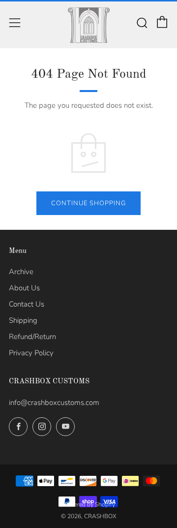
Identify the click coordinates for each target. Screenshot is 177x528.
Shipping (23, 320)
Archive (21, 272)
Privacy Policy (31, 353)
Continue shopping (88, 203)
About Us (24, 288)
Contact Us (26, 304)
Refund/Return (32, 337)
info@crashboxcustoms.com (54, 402)
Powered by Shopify (88, 504)
